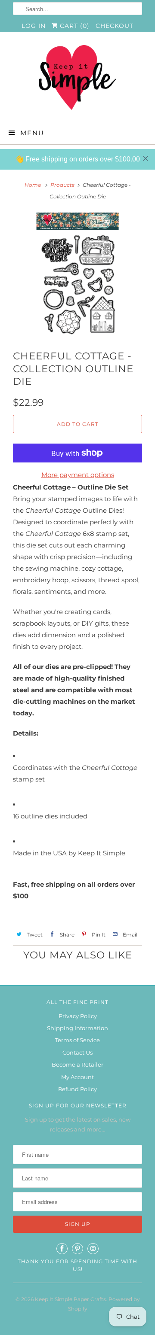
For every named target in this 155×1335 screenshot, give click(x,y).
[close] (145, 158)
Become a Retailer (77, 1064)
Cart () (74, 26)
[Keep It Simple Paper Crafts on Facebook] (62, 1248)
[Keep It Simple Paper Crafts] (77, 79)
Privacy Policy (78, 1016)
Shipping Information (77, 1028)
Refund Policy (77, 1089)
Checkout (114, 26)
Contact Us (77, 1052)
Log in (34, 26)
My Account (77, 1076)
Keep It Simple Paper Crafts (70, 1299)
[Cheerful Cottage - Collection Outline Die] (77, 275)
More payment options (77, 475)
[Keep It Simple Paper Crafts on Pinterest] (77, 1248)
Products (62, 185)
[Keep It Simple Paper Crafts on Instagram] (93, 1248)
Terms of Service (77, 1040)
